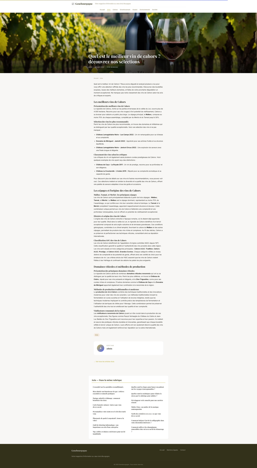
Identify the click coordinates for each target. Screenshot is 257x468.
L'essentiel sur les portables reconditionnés (108, 387)
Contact (183, 450)
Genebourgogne (82, 3)
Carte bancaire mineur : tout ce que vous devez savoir (107, 406)
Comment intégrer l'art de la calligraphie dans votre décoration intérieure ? (147, 421)
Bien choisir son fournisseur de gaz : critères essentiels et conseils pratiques (108, 392)
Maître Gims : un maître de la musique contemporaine (145, 408)
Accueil (102, 9)
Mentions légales (172, 450)
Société (154, 9)
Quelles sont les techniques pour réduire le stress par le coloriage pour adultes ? (146, 395)
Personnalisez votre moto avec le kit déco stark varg (109, 413)
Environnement (145, 9)
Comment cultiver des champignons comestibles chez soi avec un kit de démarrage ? (147, 429)
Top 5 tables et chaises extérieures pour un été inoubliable (109, 433)
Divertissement (125, 9)
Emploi (135, 9)
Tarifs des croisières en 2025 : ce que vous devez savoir (146, 415)
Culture (115, 9)
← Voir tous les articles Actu (104, 362)
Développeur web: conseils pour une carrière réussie (147, 401)
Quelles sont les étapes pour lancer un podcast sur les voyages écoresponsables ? (147, 388)
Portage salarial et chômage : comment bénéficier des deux (106, 399)
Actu (108, 9)
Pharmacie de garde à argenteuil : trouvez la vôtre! (108, 419)
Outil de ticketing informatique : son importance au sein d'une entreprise (105, 426)
